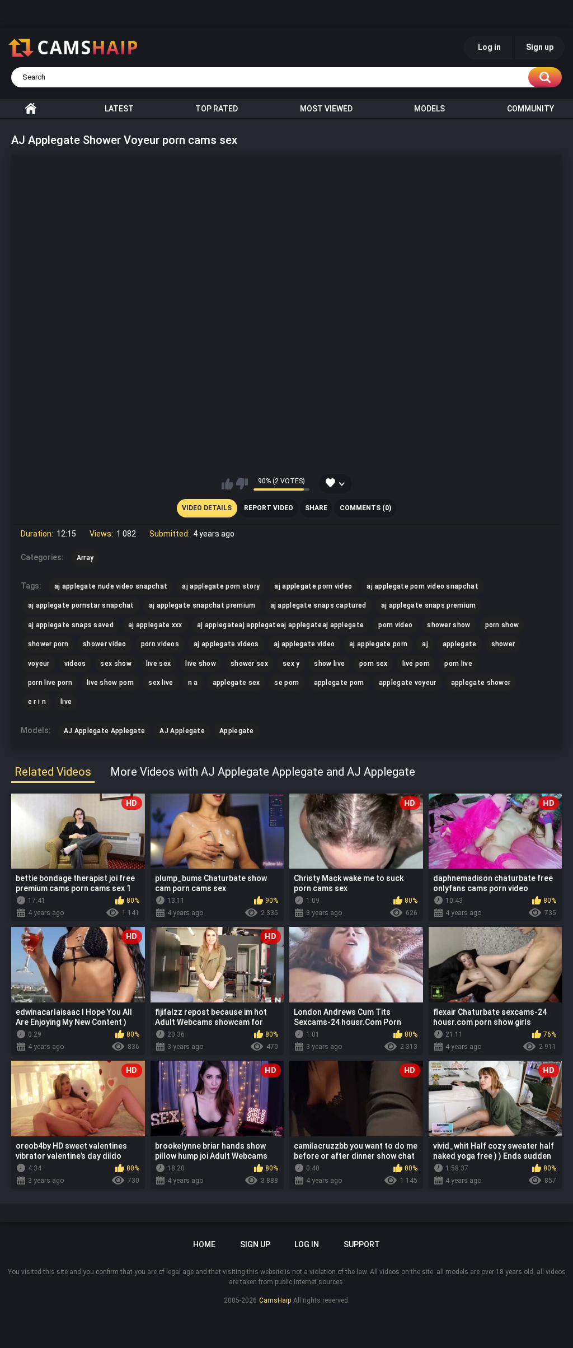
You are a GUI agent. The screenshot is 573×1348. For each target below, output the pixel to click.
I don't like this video (242, 483)
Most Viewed (326, 108)
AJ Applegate (182, 731)
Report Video (268, 508)
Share (316, 508)
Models (429, 108)
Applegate (236, 731)
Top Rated (216, 108)
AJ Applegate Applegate (104, 731)
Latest (119, 108)
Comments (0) (365, 508)
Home (31, 108)
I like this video (227, 483)
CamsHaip (275, 1300)
